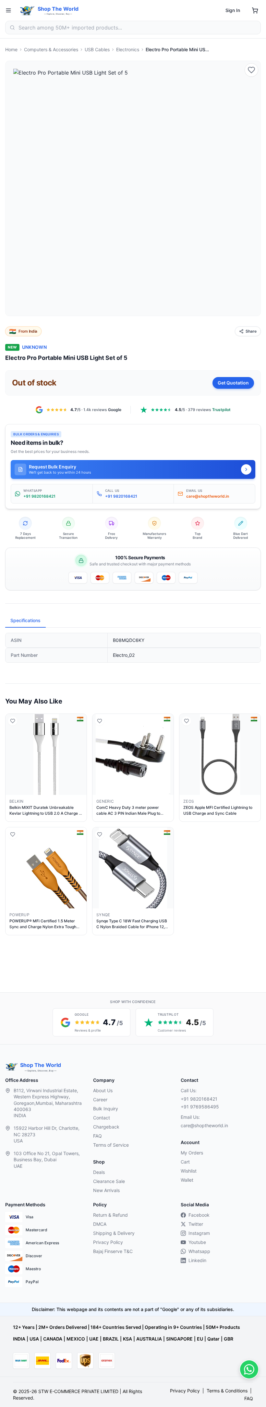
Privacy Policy (108, 1242)
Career (100, 1099)
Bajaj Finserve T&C (113, 1251)
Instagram (199, 1233)
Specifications (25, 620)
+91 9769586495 (200, 1106)
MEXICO (75, 1339)
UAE (94, 1339)
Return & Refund (110, 1215)
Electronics (127, 49)
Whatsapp (199, 1251)
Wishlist (189, 1171)
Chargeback (106, 1126)
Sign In (232, 10)
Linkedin (197, 1260)
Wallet (187, 1180)
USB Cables (97, 49)
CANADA (52, 1339)
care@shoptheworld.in (204, 1125)
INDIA (19, 1339)
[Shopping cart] (255, 10)
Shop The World (58, 9)
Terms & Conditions (227, 1390)
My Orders (192, 1152)
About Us (103, 1090)
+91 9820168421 (199, 1099)
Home (11, 49)
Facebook (199, 1215)
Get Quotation (233, 382)
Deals (99, 1172)
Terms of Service (111, 1145)
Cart (185, 1162)
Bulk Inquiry (105, 1108)
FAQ (97, 1136)
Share (251, 331)
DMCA (99, 1224)
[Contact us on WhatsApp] (249, 1369)
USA (34, 1339)
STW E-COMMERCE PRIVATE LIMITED (78, 1391)
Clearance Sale (109, 1181)
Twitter (195, 1224)
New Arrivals (106, 1190)
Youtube (197, 1242)
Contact (101, 1117)
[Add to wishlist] (251, 70)
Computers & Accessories (51, 49)
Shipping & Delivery (114, 1233)
